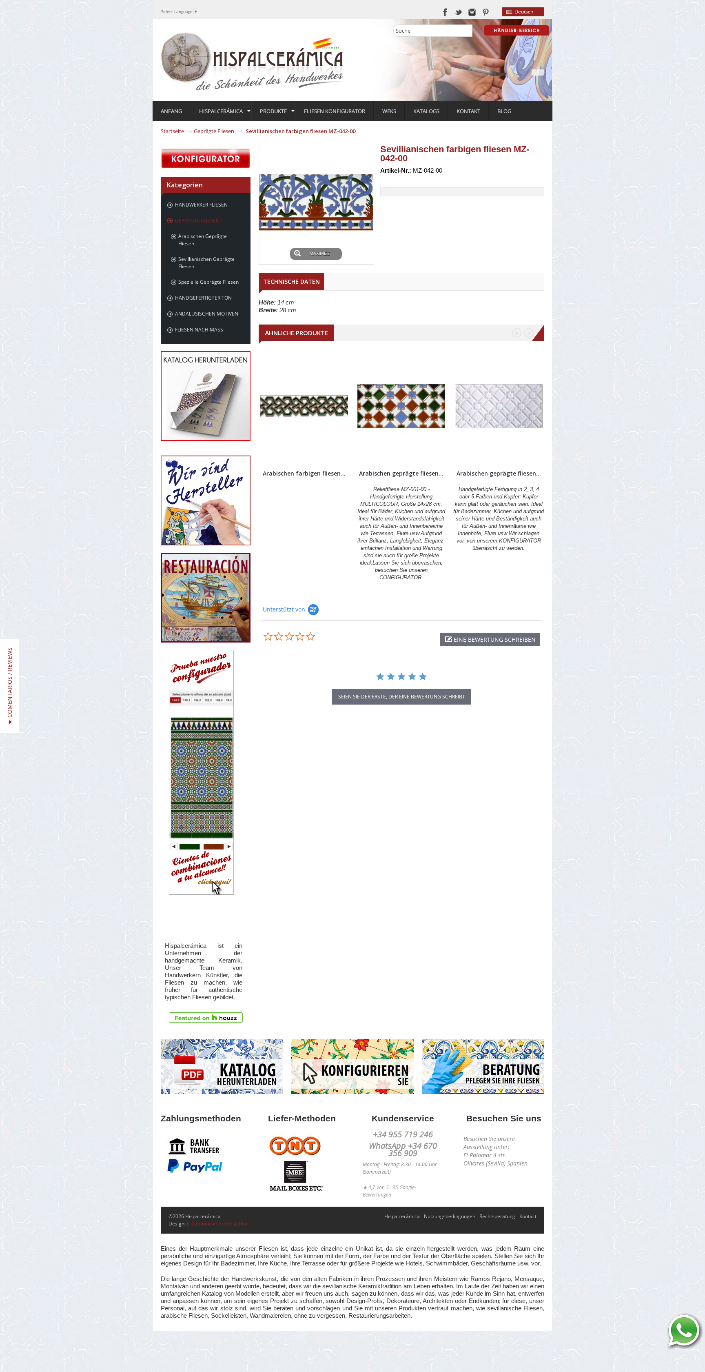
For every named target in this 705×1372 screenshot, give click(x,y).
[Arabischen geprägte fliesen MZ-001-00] (401, 406)
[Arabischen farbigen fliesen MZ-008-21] (304, 406)
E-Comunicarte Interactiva (217, 1223)
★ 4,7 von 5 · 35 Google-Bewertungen (389, 1191)
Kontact (528, 1216)
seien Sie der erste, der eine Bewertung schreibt (401, 696)
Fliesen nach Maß (199, 329)
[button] (490, 639)
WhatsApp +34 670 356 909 (403, 1149)
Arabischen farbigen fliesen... (304, 473)
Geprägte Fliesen (214, 131)
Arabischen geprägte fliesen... (401, 473)
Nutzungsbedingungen (449, 1216)
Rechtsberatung (497, 1216)
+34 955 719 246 (403, 1134)
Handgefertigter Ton (203, 297)
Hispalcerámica (402, 1216)
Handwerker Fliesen (201, 204)
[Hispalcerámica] (252, 59)
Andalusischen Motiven (206, 313)
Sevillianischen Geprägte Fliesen (206, 263)
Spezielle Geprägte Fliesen (208, 281)
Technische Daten (291, 281)
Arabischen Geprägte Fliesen (202, 240)
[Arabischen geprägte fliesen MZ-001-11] (498, 406)
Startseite (172, 131)
